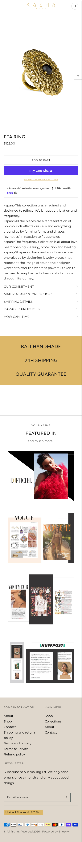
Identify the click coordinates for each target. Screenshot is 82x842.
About (8, 716)
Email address (17, 793)
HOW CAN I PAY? (17, 317)
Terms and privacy (17, 743)
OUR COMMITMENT (19, 286)
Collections (53, 721)
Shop (8, 721)
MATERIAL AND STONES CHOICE (29, 294)
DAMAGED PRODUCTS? (22, 309)
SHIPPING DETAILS (18, 301)
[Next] (78, 75)
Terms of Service (16, 749)
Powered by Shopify (55, 831)
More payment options (41, 179)
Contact (10, 727)
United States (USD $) (22, 812)
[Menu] (6, 6)
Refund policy (14, 754)
